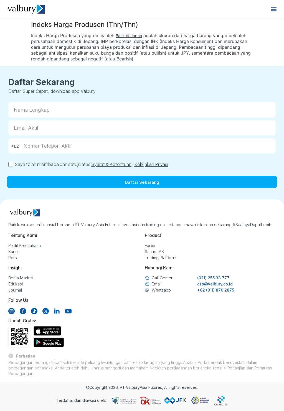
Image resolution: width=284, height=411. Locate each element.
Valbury (133, 387)
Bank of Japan (129, 35)
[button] (273, 9)
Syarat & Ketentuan (111, 164)
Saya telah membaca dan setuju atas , (91, 164)
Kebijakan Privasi (151, 164)
